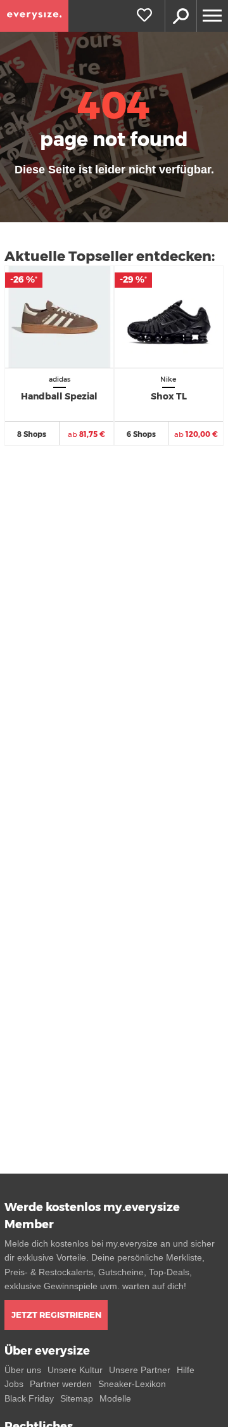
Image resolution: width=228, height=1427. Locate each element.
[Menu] (212, 16)
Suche (180, 16)
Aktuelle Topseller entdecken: (109, 256)
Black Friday (29, 1398)
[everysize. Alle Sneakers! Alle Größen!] (34, 16)
